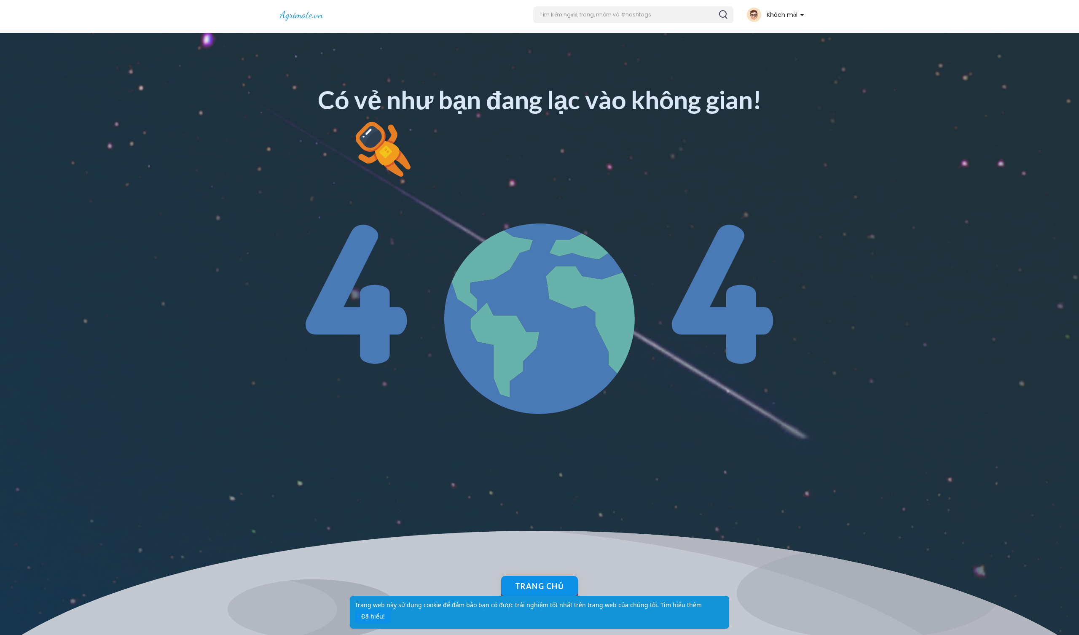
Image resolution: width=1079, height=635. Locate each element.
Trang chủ (539, 586)
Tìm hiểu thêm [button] (681, 605)
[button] (633, 14)
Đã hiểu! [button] (373, 616)
